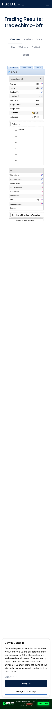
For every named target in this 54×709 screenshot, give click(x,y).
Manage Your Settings (26, 691)
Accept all (26, 683)
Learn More (9, 676)
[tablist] (25, 47)
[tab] (15, 39)
